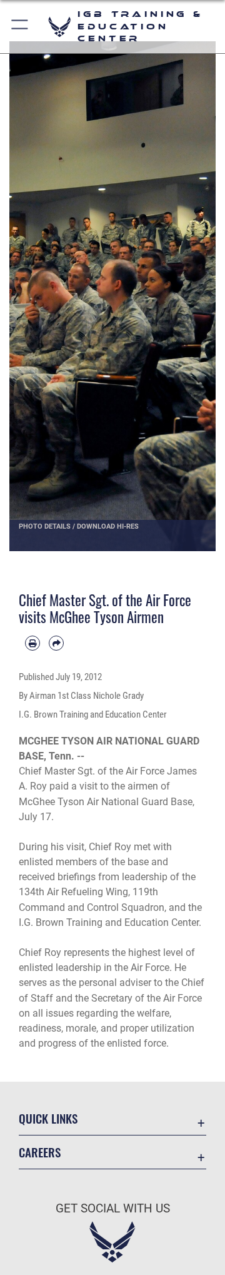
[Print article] (32, 643)
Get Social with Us (113, 1208)
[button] (20, 26)
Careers (40, 1152)
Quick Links (48, 1118)
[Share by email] (56, 643)
